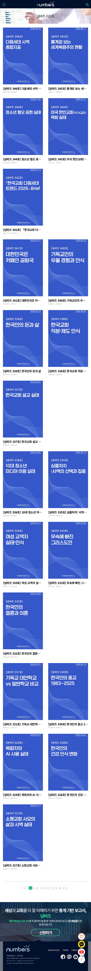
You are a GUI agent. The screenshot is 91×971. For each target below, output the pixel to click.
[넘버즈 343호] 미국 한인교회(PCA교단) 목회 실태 (68, 159)
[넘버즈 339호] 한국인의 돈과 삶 (22, 371)
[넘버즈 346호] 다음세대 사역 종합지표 (23, 88)
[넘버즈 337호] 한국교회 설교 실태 (23, 441)
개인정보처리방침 (53, 950)
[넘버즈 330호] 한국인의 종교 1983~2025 (68, 724)
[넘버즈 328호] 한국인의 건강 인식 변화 (68, 795)
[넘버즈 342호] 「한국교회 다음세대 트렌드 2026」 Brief (23, 230)
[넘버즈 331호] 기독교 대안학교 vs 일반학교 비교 (23, 724)
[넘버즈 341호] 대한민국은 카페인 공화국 (23, 300)
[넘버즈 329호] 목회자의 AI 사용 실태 (23, 795)
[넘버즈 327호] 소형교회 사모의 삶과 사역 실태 (23, 865)
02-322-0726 (12, 961)
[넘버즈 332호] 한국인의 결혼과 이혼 (23, 653)
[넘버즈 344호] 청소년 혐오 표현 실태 (23, 159)
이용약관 (65, 950)
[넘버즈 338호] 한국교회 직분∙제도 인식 (68, 371)
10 (60, 888)
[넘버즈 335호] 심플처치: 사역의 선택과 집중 (68, 512)
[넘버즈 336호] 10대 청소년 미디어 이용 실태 (23, 512)
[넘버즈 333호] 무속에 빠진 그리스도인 (68, 583)
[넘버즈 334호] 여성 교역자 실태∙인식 (23, 583)
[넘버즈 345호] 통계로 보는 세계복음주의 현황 (68, 88)
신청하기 (45, 932)
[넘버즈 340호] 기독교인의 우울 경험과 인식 (68, 300)
